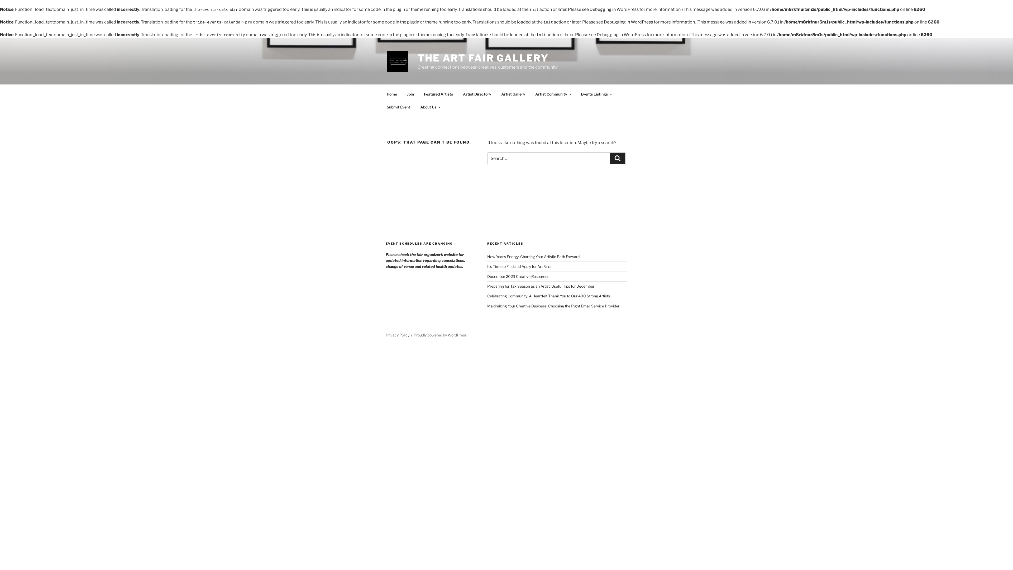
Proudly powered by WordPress (440, 335)
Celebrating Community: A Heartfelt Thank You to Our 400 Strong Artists (548, 296)
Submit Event (398, 107)
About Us (428, 107)
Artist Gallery (513, 94)
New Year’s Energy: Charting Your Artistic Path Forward (533, 256)
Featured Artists (438, 94)
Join (410, 94)
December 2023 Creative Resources (518, 276)
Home (392, 94)
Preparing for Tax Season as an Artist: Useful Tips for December (540, 286)
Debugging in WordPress (614, 9)
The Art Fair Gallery (483, 58)
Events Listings (594, 94)
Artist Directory (477, 94)
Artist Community (551, 94)
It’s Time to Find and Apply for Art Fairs (519, 266)
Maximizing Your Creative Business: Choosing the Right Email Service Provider (553, 306)
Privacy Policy (397, 335)
